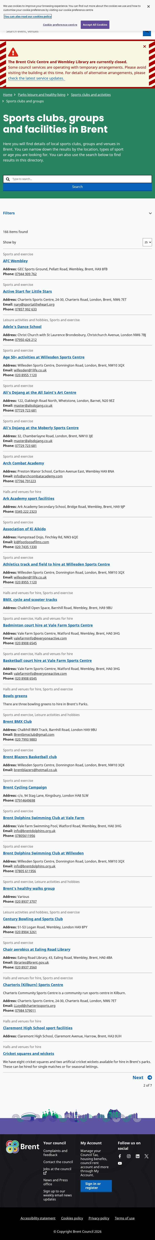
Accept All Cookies (95, 24)
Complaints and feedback (55, 1153)
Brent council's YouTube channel (120, 1163)
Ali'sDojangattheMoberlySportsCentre (41, 427)
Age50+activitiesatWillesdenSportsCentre (44, 357)
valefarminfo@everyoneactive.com (40, 638)
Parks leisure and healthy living (41, 94)
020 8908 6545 (26, 643)
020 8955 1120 (26, 375)
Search (77, 186)
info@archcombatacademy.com (38, 476)
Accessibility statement (38, 1218)
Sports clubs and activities (91, 94)
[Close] (148, 6)
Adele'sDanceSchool (22, 326)
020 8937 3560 (26, 967)
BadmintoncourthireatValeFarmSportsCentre (48, 625)
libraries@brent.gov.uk (31, 962)
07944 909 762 (26, 274)
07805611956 (25, 835)
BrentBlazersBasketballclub (30, 756)
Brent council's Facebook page (120, 1156)
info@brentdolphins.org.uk (35, 831)
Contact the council (58, 1162)
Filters (9, 213)
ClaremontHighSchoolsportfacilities (37, 1027)
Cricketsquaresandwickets (28, 1053)
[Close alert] (144, 46)
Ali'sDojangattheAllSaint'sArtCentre (39, 392)
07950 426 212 (26, 340)
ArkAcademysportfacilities (28, 498)
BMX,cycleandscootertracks (30, 599)
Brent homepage (22, 1146)
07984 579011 (25, 1010)
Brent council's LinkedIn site (138, 1156)
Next (138, 1077)
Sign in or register (93, 1185)
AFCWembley (15, 260)
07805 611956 (25, 871)
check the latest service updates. (36, 78)
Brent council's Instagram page (129, 1156)
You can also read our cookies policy (27, 16)
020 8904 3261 (26, 932)
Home (7, 94)
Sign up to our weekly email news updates (57, 1195)
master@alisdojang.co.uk (33, 405)
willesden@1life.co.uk (30, 370)
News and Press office (55, 1182)
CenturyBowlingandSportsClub (33, 918)
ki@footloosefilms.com (31, 542)
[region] (77, 15)
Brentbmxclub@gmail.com (34, 734)
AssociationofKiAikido (24, 528)
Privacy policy (99, 1218)
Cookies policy (72, 1218)
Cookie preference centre (60, 24)
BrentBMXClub (17, 721)
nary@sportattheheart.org (34, 304)
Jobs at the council (57, 1169)
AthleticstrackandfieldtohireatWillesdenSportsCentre (56, 564)
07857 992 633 (26, 309)
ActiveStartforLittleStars (27, 291)
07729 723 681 (26, 410)
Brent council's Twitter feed (147, 1156)
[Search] (147, 31)
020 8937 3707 (26, 901)
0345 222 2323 (26, 511)
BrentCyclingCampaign (25, 787)
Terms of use (125, 1218)
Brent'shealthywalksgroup (29, 888)
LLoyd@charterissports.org (35, 1005)
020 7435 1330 (26, 547)
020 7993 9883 (26, 739)
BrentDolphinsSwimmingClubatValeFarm (43, 817)
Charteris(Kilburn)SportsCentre (33, 984)
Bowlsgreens (15, 695)
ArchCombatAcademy (23, 463)
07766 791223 (25, 481)
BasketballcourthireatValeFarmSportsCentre (47, 660)
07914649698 (25, 800)
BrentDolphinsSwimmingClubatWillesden (43, 853)
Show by (9, 242)
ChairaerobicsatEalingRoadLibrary (36, 949)
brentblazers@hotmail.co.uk (35, 770)
